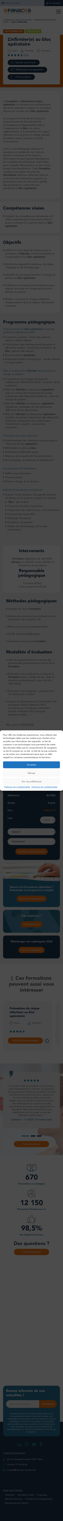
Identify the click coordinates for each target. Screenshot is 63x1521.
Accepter (31, 764)
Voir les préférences (31, 781)
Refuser (31, 773)
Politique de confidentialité (17, 787)
